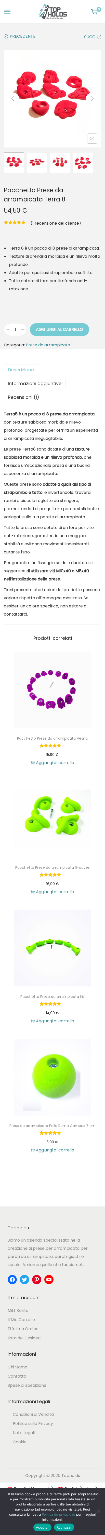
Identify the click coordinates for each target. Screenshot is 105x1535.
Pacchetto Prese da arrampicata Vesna (52, 738)
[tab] (52, 369)
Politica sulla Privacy (33, 1424)
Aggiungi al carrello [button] (55, 763)
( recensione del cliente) (56, 223)
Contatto (17, 1376)
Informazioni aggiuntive (34, 383)
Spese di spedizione (27, 1385)
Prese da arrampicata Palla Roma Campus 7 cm (52, 1125)
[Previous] (12, 98)
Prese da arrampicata (48, 345)
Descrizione (21, 369)
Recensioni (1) (23, 397)
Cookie (20, 1442)
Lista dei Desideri (24, 1338)
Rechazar (64, 1527)
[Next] (92, 98)
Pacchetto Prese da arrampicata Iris (52, 996)
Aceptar (42, 1527)
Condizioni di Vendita (33, 1414)
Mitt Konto (18, 1310)
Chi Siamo (17, 1367)
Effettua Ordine (23, 1329)
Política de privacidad (58, 1514)
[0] (94, 12)
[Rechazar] (98, 1511)
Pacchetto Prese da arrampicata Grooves (52, 867)
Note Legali (24, 1433)
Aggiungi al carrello (59, 329)
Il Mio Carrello (21, 1320)
